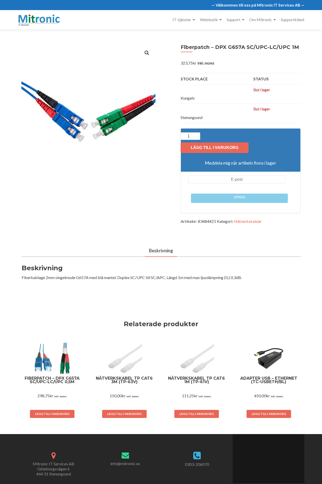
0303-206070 (197, 464)
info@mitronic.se (125, 463)
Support (233, 19)
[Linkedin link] (271, 456)
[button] (146, 52)
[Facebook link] (260, 456)
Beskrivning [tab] (161, 250)
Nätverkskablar (248, 221)
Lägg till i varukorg (214, 147)
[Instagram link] (276, 456)
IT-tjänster (182, 19)
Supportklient (292, 19)
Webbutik (209, 19)
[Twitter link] (265, 456)
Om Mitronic (260, 19)
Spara (239, 197)
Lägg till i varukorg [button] (52, 414)
